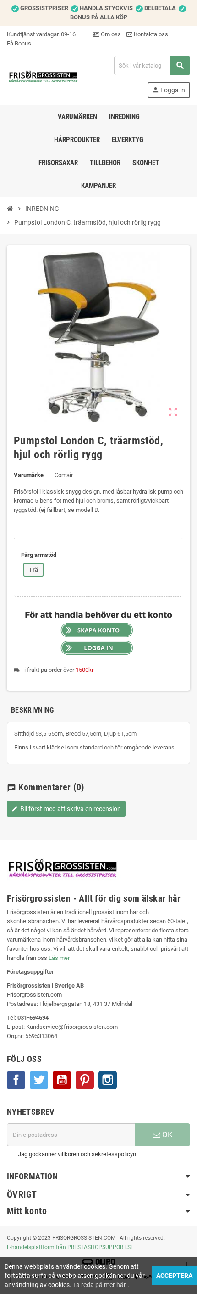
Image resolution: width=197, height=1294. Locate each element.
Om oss (110, 34)
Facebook (16, 1080)
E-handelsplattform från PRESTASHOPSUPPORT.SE (70, 1247)
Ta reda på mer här (100, 1284)
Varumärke (29, 474)
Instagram (107, 1080)
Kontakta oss (150, 34)
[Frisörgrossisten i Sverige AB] (43, 76)
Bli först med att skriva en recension (66, 808)
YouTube (62, 1080)
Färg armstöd (38, 554)
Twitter (39, 1080)
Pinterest (85, 1080)
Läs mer (59, 957)
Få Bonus (19, 43)
